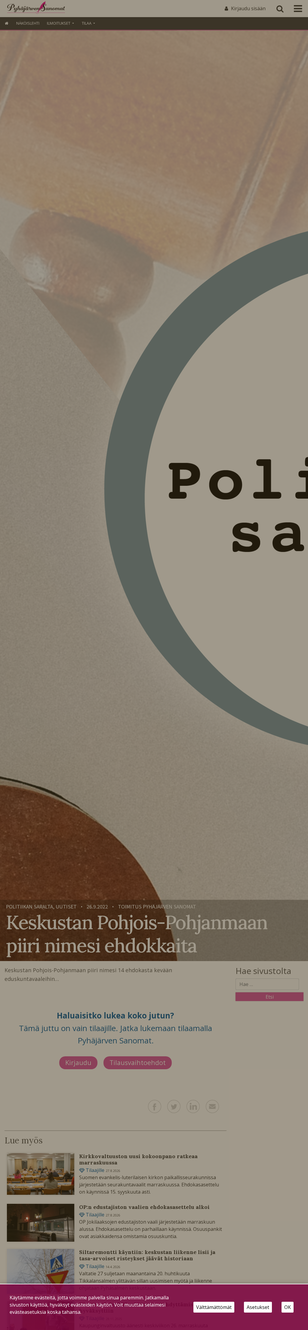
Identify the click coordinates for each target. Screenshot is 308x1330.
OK (287, 1307)
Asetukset (258, 1307)
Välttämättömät (214, 1307)
